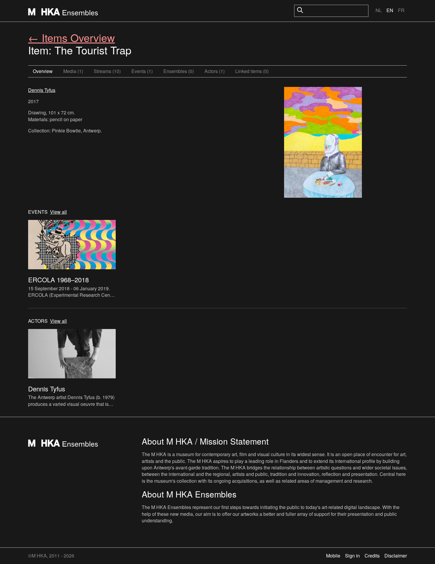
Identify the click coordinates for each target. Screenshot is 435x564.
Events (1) (142, 71)
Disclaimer (395, 555)
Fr (401, 10)
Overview (43, 71)
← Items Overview (71, 37)
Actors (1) (214, 71)
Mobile (333, 555)
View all (58, 212)
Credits (372, 555)
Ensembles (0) (178, 71)
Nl (379, 10)
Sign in (352, 555)
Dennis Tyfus (41, 90)
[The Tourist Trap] (323, 143)
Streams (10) (107, 71)
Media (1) (73, 71)
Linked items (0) (252, 71)
